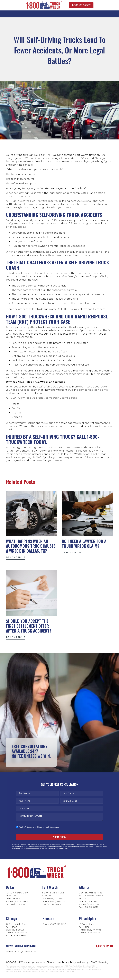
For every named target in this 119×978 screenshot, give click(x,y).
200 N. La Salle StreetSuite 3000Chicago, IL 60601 (17, 927)
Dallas (15, 404)
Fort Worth (18, 408)
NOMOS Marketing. (99, 962)
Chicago (17, 417)
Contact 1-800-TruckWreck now (39, 450)
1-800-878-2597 (81, 5)
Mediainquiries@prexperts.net (21, 951)
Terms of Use (54, 962)
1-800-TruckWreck (20, 201)
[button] (59, 13)
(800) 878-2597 (95, 932)
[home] (44, 5)
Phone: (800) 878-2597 (54, 924)
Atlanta (16, 412)
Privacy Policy (69, 962)
